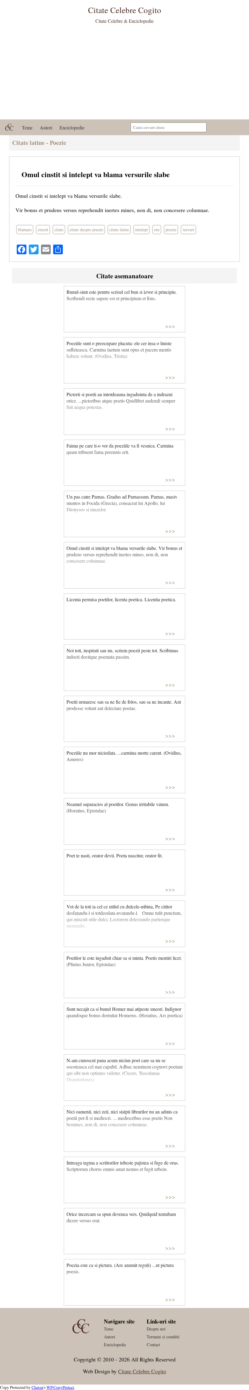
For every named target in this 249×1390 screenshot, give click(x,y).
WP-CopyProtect (60, 1387)
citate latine (119, 229)
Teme (27, 127)
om (156, 229)
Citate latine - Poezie (39, 142)
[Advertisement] (124, 73)
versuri (188, 229)
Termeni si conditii (163, 1337)
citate (58, 229)
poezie (170, 229)
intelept (141, 229)
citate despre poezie (86, 229)
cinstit (43, 229)
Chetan (37, 1387)
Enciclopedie (72, 127)
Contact (153, 1344)
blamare (25, 229)
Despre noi (156, 1329)
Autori (46, 127)
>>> (170, 326)
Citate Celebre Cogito (142, 1371)
